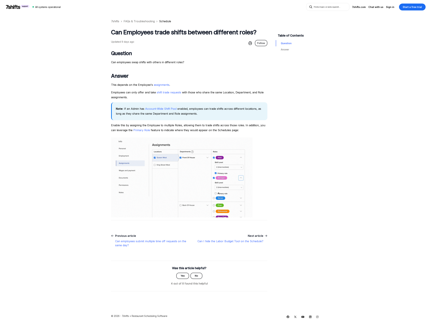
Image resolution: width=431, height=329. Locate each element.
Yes (183, 275)
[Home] (17, 6)
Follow (261, 43)
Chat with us (375, 7)
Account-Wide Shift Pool (160, 108)
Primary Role (141, 130)
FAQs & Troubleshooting (139, 21)
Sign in (390, 7)
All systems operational (48, 7)
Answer (285, 49)
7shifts (115, 21)
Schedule (165, 21)
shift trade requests (169, 92)
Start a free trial (412, 7)
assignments (161, 84)
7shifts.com (359, 7)
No (196, 275)
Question (286, 43)
